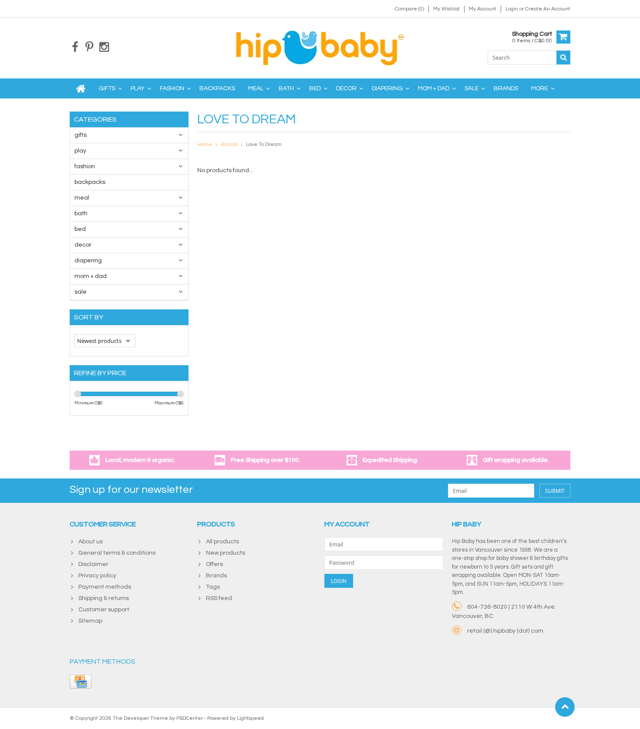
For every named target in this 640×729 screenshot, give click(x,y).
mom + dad (433, 88)
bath (286, 88)
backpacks (217, 88)
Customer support (103, 610)
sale (471, 88)
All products (222, 542)
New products (225, 553)
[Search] (563, 57)
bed (315, 88)
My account (482, 9)
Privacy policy (97, 576)
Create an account (547, 9)
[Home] (81, 88)
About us (90, 542)
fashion (172, 88)
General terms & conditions (116, 553)
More (539, 88)
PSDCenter (189, 718)
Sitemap (90, 621)
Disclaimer (93, 564)
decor (346, 88)
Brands (506, 88)
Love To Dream (264, 144)
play (138, 88)
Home (204, 144)
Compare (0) (409, 9)
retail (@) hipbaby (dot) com (505, 631)
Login (512, 9)
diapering (387, 88)
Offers (214, 564)
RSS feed (219, 598)
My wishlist (446, 9)
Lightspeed (250, 718)
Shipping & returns (103, 598)
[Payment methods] (80, 681)
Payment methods (104, 587)
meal (255, 88)
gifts (107, 88)
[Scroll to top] (565, 707)
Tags (213, 587)
